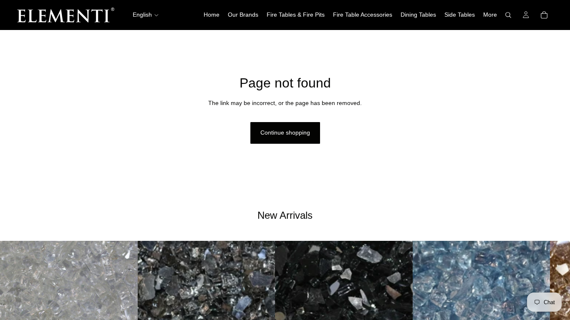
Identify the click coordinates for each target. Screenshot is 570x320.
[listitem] (490, 15)
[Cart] (544, 15)
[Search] (508, 15)
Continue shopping (285, 132)
